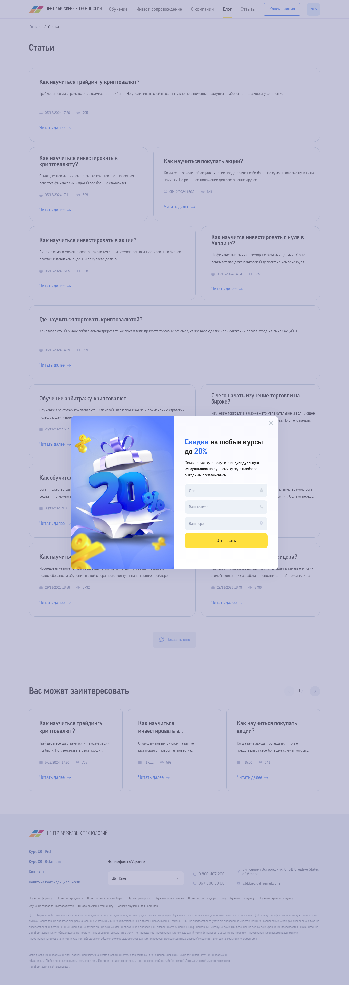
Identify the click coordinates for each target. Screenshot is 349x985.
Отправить (226, 540)
